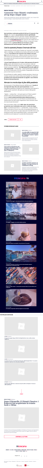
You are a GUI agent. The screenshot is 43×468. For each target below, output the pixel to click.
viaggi (34, 3)
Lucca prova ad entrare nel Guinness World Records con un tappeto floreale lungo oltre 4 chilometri (12, 148)
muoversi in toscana (30, 5)
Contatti (34, 461)
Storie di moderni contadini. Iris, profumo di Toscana (18, 243)
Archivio (5, 462)
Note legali (6, 461)
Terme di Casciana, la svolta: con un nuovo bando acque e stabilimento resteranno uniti (19, 265)
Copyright (26, 461)
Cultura (6, 336)
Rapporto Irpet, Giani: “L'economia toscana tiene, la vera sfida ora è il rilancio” (21, 287)
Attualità (6, 381)
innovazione (18, 3)
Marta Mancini (10, 359)
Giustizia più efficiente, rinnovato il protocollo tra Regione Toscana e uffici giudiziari (20, 384)
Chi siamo (30, 461)
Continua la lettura (21, 436)
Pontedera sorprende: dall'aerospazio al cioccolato (17, 308)
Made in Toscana (8, 10)
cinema (22, 5)
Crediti (22, 461)
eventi (34, 5)
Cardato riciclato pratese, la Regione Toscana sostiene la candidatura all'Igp (30, 164)
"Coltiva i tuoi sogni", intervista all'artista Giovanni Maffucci (19, 201)
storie (32, 3)
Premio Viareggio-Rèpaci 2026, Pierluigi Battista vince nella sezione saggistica (20, 338)
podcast (37, 3)
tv (35, 3)
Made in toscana (23, 3)
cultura (8, 3)
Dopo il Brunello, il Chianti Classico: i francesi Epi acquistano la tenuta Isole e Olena (21, 403)
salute (29, 3)
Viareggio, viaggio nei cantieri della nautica (16, 222)
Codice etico (18, 461)
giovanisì (25, 5)
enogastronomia (13, 3)
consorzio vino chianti (12, 119)
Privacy (10, 461)
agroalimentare (18, 5)
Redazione (10, 23)
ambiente (5, 3)
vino (20, 119)
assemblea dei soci (16, 39)
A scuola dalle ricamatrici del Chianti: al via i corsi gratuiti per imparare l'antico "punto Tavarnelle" (30, 134)
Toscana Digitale (12, 5)
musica (27, 3)
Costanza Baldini (13, 144)
